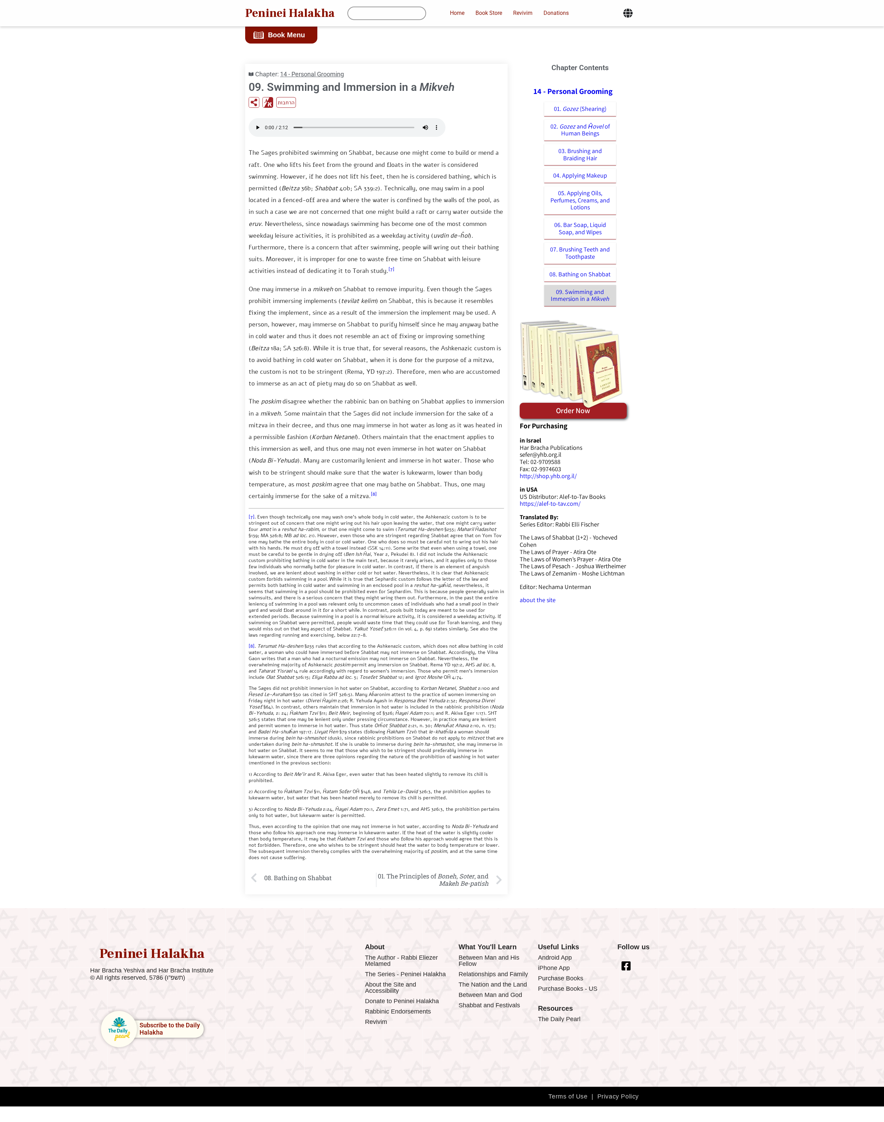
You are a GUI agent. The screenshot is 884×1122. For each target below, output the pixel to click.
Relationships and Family (493, 974)
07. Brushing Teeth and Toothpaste (580, 252)
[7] (391, 269)
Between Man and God (490, 994)
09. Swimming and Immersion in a (580, 295)
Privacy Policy (618, 1096)
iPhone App (554, 967)
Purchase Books (560, 978)
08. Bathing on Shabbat (580, 274)
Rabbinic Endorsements (398, 1011)
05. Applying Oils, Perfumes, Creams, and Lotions (580, 200)
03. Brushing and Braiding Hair (580, 154)
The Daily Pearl (559, 1019)
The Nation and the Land (493, 984)
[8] (374, 494)
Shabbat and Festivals (489, 1005)
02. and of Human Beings (580, 129)
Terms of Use (567, 1096)
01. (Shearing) (580, 109)
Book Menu (286, 35)
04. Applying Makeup (580, 175)
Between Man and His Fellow (489, 960)
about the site (538, 600)
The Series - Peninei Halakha (405, 974)
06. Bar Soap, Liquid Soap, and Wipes (580, 228)
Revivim (376, 1021)
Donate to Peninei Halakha (402, 1001)
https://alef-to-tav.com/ (550, 503)
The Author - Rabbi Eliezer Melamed (401, 960)
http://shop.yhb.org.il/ (548, 476)
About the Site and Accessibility (390, 987)
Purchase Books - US (567, 988)
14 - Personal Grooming (312, 74)
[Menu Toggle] (628, 13)
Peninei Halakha (290, 13)
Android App (555, 957)
